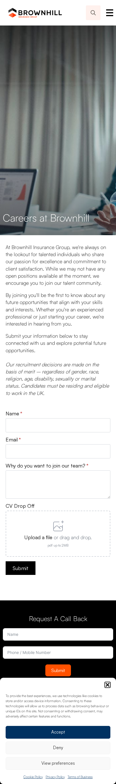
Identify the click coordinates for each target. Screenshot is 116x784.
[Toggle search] (93, 12)
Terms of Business (80, 777)
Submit (58, 670)
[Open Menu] (109, 12)
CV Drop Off (20, 505)
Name (14, 413)
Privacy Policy (55, 777)
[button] (107, 685)
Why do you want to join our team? (47, 465)
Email (13, 439)
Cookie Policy (33, 777)
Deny (58, 747)
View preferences (58, 763)
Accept (58, 732)
